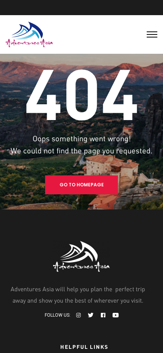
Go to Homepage (82, 184)
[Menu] (152, 34)
